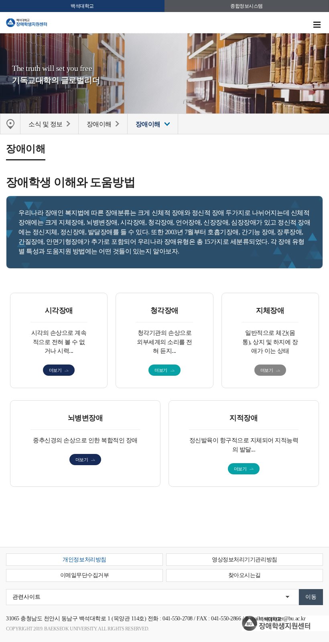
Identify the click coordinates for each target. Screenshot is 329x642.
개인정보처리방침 (84, 560)
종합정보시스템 (246, 6)
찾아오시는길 (244, 575)
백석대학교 (82, 6)
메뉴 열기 (317, 25)
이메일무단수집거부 (84, 575)
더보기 (55, 370)
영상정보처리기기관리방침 (244, 560)
